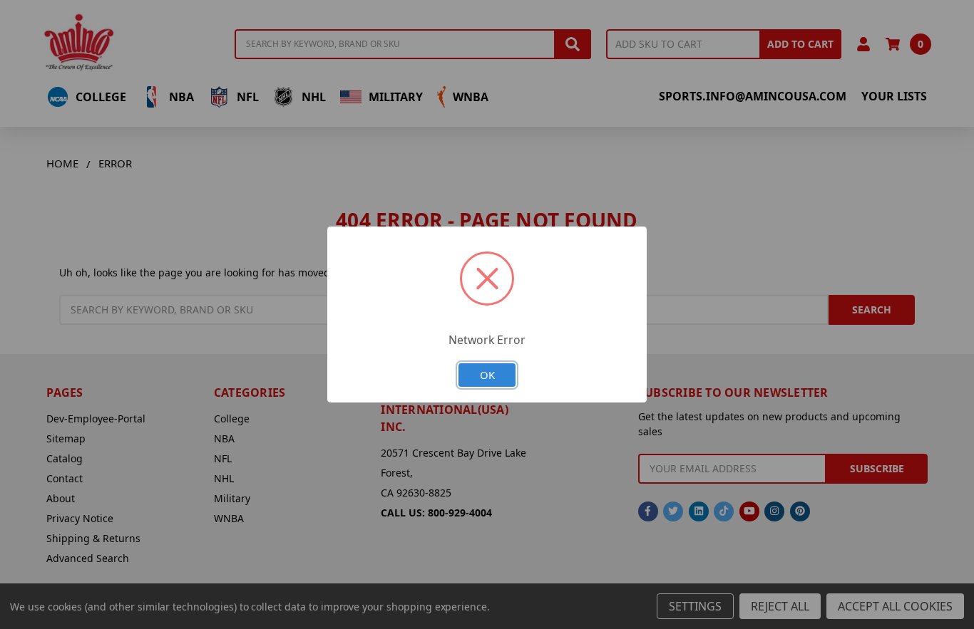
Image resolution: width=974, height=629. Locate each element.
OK (487, 375)
